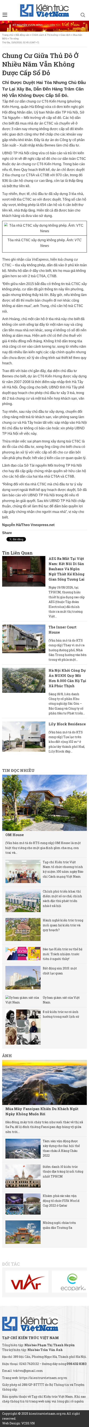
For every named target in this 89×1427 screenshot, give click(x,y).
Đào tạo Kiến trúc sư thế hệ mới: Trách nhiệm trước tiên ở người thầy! (62, 954)
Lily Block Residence (67, 724)
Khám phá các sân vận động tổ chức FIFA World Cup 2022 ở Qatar (61, 1200)
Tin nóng (14, 38)
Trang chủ (7, 35)
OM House (14, 834)
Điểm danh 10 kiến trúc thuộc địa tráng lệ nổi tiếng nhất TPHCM (63, 1171)
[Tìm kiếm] (83, 15)
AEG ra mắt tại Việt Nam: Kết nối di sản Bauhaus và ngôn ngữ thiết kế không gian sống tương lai (66, 568)
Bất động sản (22, 35)
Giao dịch (65, 35)
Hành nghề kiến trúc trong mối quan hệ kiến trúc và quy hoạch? (63, 925)
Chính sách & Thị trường (45, 35)
